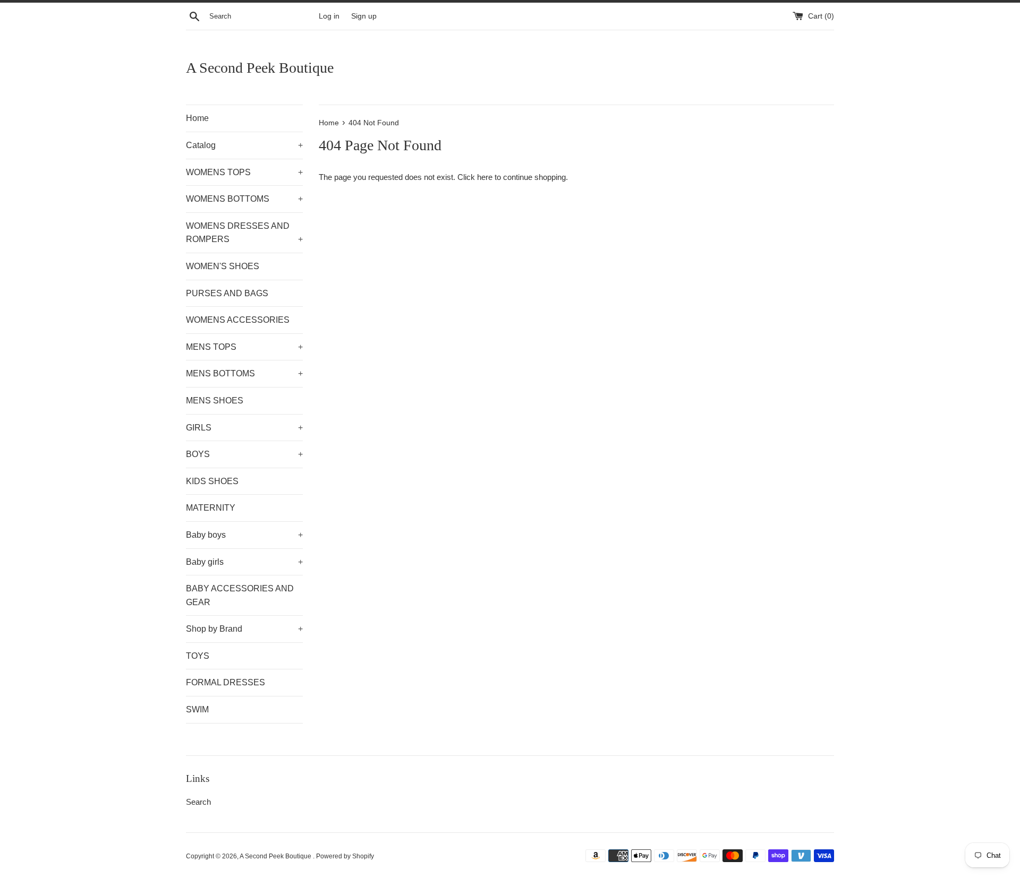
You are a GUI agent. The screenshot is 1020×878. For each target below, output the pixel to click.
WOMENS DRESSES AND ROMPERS (244, 232)
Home (197, 118)
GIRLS (244, 427)
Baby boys (244, 534)
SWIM (197, 709)
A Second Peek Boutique (260, 67)
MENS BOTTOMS (244, 373)
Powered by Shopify (345, 856)
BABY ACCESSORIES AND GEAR (240, 595)
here (484, 177)
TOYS (197, 655)
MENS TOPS (244, 346)
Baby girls (244, 561)
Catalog (244, 145)
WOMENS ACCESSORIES (238, 319)
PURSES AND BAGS (227, 293)
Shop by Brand (244, 628)
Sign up (364, 16)
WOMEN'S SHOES (222, 266)
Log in (329, 16)
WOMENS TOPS (244, 172)
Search (198, 801)
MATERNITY (210, 507)
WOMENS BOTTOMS (244, 198)
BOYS (244, 454)
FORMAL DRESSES (225, 682)
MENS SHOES (214, 400)
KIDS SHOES (212, 481)
